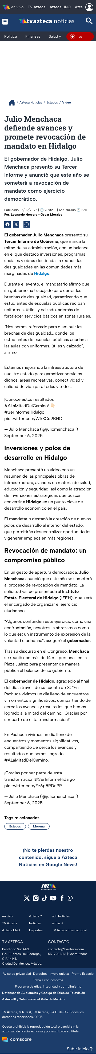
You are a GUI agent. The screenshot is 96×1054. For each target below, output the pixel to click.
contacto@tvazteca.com (66, 949)
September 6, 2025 (23, 435)
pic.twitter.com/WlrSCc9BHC (33, 418)
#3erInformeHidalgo (24, 412)
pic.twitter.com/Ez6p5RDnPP (33, 785)
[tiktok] (44, 899)
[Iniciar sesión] (89, 7)
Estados (15, 826)
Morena (39, 826)
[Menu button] (5, 21)
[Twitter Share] (16, 224)
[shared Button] (26, 224)
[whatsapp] (70, 899)
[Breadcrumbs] (14, 102)
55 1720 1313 (57, 954)
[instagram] (35, 899)
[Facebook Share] (7, 224)
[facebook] (62, 899)
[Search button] (89, 21)
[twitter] (26, 899)
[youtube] (53, 899)
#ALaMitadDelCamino (26, 405)
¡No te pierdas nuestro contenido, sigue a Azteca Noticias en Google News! (48, 857)
